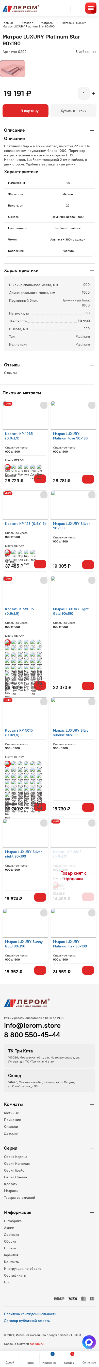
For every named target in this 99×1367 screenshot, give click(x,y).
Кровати (11, 1184)
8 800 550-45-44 (32, 1035)
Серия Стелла (15, 1177)
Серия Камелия (17, 1163)
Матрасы (11, 1190)
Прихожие (12, 1119)
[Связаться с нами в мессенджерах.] (89, 1342)
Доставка (11, 1234)
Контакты (12, 1261)
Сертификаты (15, 1275)
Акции (9, 1227)
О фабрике (13, 1221)
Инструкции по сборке (22, 1268)
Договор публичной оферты (27, 1320)
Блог (8, 1282)
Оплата (10, 1248)
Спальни (11, 1126)
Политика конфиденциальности (30, 1314)
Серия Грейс (14, 1170)
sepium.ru (37, 1344)
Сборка (10, 1241)
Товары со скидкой (19, 1197)
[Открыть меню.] (90, 8)
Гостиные (11, 1113)
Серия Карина (15, 1156)
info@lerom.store (32, 1025)
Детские (11, 1133)
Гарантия (11, 1255)
